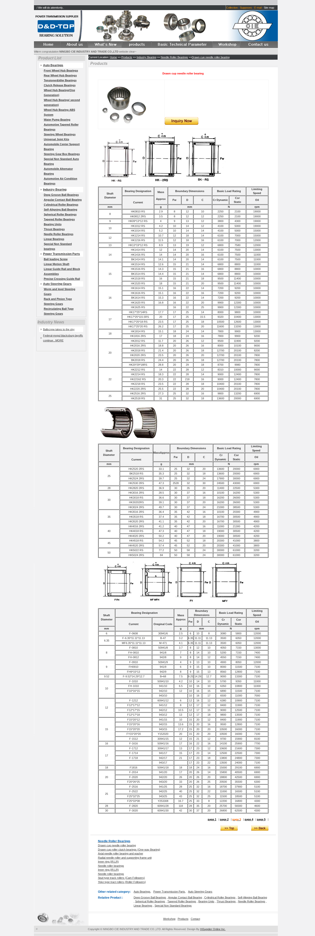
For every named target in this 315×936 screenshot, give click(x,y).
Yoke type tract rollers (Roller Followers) (122, 881)
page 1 (212, 819)
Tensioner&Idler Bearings (60, 80)
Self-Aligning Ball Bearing (60, 209)
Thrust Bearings (54, 229)
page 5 (261, 819)
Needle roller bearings (111, 865)
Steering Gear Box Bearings (62, 154)
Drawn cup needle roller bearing (211, 57)
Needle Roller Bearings (58, 234)
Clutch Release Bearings (60, 85)
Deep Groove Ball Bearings (61, 194)
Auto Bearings (142, 891)
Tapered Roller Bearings (59, 219)
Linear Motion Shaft (56, 264)
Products (126, 57)
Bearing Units (53, 224)
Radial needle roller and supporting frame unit (125, 857)
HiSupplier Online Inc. (213, 929)
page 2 (224, 819)
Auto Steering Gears (57, 284)
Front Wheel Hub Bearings (61, 70)
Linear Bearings (54, 238)
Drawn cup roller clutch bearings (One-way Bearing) (129, 849)
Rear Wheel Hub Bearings (60, 75)
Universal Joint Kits (56, 139)
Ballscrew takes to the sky (59, 329)
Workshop (169, 918)
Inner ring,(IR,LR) (108, 861)
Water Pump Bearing (57, 119)
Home (113, 57)
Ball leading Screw (56, 259)
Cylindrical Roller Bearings (61, 204)
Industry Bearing (54, 189)
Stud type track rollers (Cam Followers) (121, 877)
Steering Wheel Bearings (60, 134)
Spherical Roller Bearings (60, 214)
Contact (195, 918)
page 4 (249, 819)
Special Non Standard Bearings (173, 905)
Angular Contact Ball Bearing (63, 199)
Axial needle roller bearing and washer (120, 853)
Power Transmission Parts (61, 254)
